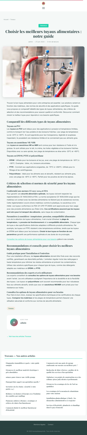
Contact (50, 424)
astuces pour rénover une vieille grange (20, 377)
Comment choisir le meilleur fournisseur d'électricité (21, 409)
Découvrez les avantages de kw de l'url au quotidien (61, 385)
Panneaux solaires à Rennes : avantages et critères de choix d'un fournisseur (21, 402)
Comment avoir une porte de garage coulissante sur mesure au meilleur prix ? (61, 364)
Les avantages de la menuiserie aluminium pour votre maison (62, 392)
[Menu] (43, 8)
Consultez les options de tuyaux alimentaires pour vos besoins (32, 239)
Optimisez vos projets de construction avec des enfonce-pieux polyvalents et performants (63, 378)
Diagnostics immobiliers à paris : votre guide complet (22, 364)
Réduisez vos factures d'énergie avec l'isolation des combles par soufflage (23, 395)
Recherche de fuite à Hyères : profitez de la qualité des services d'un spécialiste (62, 371)
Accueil (6, 19)
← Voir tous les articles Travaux (19, 336)
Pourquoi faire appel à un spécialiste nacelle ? (23, 382)
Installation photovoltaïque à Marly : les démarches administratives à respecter (61, 399)
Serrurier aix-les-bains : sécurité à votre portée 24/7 (21, 388)
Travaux (12, 19)
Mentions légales (39, 424)
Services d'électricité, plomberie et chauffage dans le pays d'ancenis (63, 406)
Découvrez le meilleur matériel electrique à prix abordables (22, 371)
